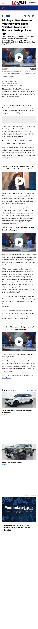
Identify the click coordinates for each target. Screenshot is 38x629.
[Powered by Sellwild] (33, 495)
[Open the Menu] (3, 2)
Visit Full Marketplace (30, 390)
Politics (6, 16)
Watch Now (32, 2)
